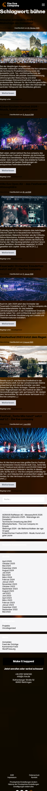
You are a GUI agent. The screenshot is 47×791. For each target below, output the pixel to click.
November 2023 (9, 584)
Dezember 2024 (9, 568)
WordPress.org (8, 649)
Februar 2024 (8, 579)
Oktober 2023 (8, 586)
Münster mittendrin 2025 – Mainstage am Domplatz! (17, 21)
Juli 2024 (6, 573)
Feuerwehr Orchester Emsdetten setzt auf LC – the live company (21, 267)
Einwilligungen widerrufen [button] (23, 786)
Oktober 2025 (8, 563)
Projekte (6, 626)
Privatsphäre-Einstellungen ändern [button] (23, 782)
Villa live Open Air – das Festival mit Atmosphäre (23, 185)
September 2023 (10, 589)
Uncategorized (16, 99)
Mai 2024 (6, 575)
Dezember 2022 (9, 607)
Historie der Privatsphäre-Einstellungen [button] (23, 784)
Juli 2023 (6, 593)
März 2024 (7, 577)
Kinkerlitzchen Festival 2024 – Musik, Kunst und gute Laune (19, 108)
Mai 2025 (6, 566)
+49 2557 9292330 (23, 674)
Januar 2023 (8, 605)
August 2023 (8, 591)
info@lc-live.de (23, 676)
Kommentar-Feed (10, 647)
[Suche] (41, 499)
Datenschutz (34, 775)
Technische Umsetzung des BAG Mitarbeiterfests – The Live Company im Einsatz (20, 524)
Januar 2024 (8, 582)
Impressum (12, 777)
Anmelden (7, 642)
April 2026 (7, 561)
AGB (12, 775)
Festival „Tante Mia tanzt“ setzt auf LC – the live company (21, 418)
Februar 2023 (8, 603)
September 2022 (10, 609)
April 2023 (7, 598)
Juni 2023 (6, 596)
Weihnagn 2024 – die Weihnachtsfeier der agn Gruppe (22, 529)
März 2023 (7, 600)
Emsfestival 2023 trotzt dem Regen (23, 337)
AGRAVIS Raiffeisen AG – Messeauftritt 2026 (22, 515)
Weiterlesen (9, 94)
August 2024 (8, 570)
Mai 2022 (6, 612)
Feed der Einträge (10, 644)
